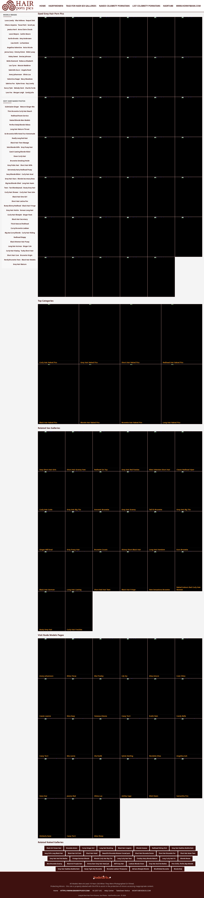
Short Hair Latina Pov (20, 201)
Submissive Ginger (12, 107)
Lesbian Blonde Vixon (136, 864)
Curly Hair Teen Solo (27, 192)
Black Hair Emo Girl (20, 197)
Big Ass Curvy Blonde (13, 233)
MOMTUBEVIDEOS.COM (141, 890)
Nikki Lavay (30, 52)
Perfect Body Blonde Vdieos (19, 125)
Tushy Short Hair (27, 251)
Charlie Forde (30, 88)
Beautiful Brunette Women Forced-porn (116, 853)
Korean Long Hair (26, 210)
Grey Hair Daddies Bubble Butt (182, 848)
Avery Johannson (15, 74)
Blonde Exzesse (141, 848)
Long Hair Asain (28, 183)
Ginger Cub (27, 246)
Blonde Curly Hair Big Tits (103, 858)
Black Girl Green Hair (54, 848)
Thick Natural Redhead (20, 224)
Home (42, 6)
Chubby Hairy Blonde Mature (147, 858)
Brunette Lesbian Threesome (117, 869)
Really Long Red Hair (20, 138)
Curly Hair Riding (28, 233)
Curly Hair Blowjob (15, 215)
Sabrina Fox (10, 83)
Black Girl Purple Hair (74, 864)
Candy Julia (29, 92)
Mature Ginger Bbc (27, 107)
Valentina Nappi (13, 79)
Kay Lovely (30, 83)
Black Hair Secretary (20, 219)
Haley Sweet (13, 56)
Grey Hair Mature (19, 264)
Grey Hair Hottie (12, 210)
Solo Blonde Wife (13, 147)
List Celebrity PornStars (146, 6)
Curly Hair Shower (11, 192)
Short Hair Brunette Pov (167, 853)
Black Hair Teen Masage (20, 143)
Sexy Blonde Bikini (13, 174)
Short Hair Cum (13, 255)
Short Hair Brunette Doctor (144, 853)
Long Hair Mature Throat (19, 129)
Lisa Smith (15, 43)
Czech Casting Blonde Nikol (19, 152)
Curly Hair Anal (27, 174)
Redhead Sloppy (20, 237)
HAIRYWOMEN (56, 6)
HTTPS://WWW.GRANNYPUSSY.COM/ (75, 890)
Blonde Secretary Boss (26, 179)
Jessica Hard (12, 29)
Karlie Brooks (13, 38)
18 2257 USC (97, 890)
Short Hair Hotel (91, 853)
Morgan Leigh (18, 92)
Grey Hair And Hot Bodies (58, 858)
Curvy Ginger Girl (88, 848)
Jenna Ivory (9, 52)
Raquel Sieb (30, 20)
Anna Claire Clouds (25, 29)
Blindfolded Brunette (161, 869)
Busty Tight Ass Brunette (93, 869)
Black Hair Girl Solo (74, 853)
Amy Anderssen (26, 38)
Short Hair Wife (26, 165)
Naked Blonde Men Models (20, 120)
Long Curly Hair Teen (124, 858)
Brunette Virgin (26, 255)
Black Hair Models (28, 260)
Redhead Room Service (20, 116)
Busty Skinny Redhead (12, 206)
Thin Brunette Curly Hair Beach (20, 111)
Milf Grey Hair (119, 864)
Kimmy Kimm (20, 52)
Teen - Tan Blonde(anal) (13, 188)
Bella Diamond (12, 61)
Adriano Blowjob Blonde (140, 869)
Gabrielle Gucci (14, 70)
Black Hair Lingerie (124, 848)
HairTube (168, 6)
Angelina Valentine (14, 47)
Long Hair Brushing (106, 848)
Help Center (109, 890)
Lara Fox (9, 92)
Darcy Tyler (8, 88)
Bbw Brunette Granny (54, 864)
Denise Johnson (25, 56)
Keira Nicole (28, 47)
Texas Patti (22, 25)
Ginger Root (27, 215)
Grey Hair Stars (10, 179)
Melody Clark (19, 88)
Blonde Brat (178, 869)
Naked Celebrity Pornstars (114, 6)
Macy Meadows (26, 79)
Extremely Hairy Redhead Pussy (20, 170)
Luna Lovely (9, 20)
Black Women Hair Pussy (19, 242)
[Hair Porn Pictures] (18, 10)
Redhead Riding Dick (159, 848)
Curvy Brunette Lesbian (20, 228)
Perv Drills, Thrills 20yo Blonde (182, 864)
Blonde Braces (185, 858)
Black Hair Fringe (29, 206)
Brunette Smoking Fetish (20, 161)
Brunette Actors (71, 848)
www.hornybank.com (188, 6)
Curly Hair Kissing (13, 251)
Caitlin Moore (25, 34)
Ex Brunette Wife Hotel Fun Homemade (20, 134)
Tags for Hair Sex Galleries (81, 6)
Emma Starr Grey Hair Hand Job (98, 864)
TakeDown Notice (123, 890)
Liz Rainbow (24, 43)
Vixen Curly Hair (20, 156)
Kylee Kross (20, 83)
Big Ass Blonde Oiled (13, 183)
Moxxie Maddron (24, 65)
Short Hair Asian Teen (187, 853)
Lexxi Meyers (14, 34)
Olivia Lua (27, 74)
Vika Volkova (20, 20)
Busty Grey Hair (29, 188)
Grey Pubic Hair (13, 165)
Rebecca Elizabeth (26, 61)
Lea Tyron (13, 65)
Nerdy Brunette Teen (12, 260)
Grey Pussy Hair (27, 147)
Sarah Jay (31, 25)
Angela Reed (26, 70)
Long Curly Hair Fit (168, 858)
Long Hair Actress (15, 246)
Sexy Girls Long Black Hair (54, 853)
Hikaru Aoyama (11, 25)
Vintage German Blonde (80, 858)
